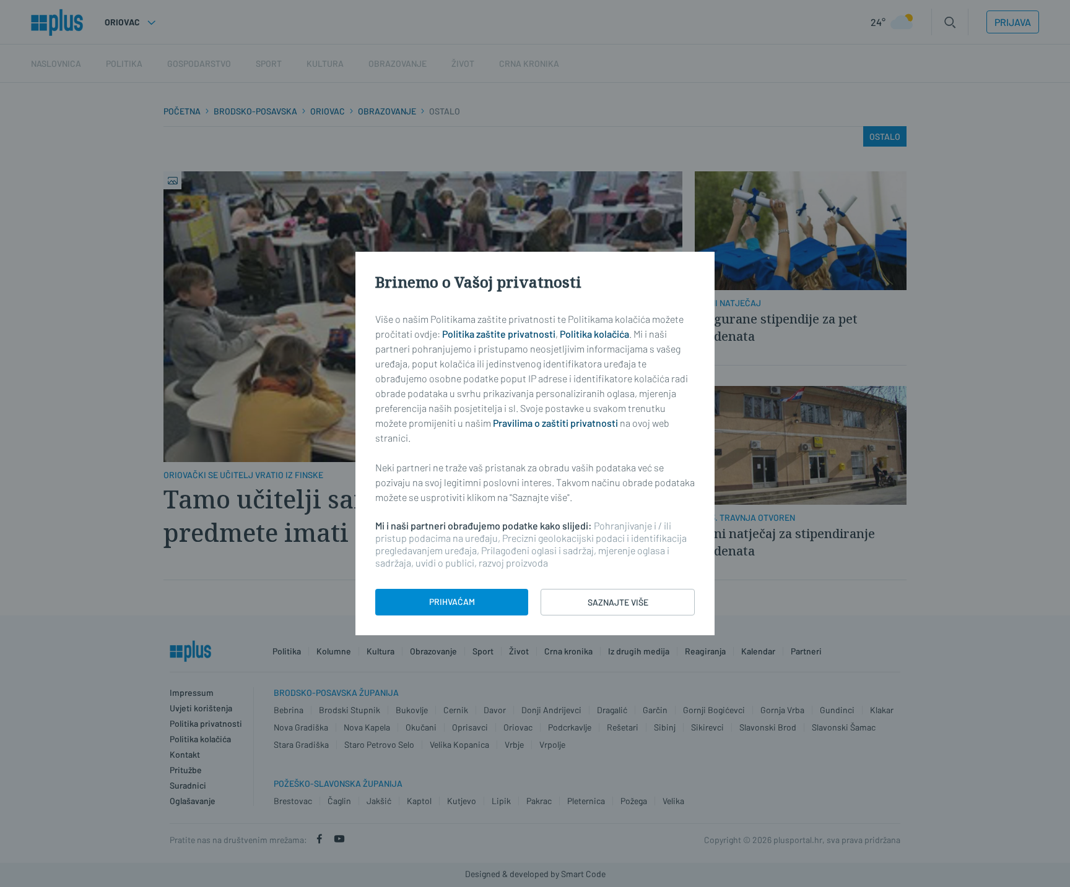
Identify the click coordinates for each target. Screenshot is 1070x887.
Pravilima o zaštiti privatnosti (555, 423)
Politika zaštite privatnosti (498, 334)
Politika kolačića (594, 334)
